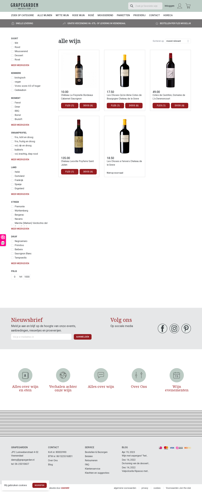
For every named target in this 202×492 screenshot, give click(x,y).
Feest (18, 102)
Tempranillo (21, 257)
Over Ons (53, 460)
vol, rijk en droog (23, 145)
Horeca (168, 15)
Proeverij (139, 15)
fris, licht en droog (24, 137)
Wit (16, 43)
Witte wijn (62, 15)
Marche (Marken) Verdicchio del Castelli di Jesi (31, 225)
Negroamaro (21, 241)
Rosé (91, 15)
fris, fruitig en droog (25, 141)
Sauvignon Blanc (23, 253)
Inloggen (169, 5)
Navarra (18, 219)
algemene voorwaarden (125, 488)
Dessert (19, 55)
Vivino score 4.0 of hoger (28, 85)
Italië (17, 171)
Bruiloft (18, 119)
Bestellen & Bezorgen (96, 452)
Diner (17, 106)
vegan (18, 81)
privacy (145, 488)
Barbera (19, 249)
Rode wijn (78, 15)
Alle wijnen (44, 15)
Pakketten (123, 15)
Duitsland (19, 176)
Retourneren (91, 460)
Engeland (19, 188)
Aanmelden (82, 337)
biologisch (20, 77)
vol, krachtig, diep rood (26, 153)
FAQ (87, 464)
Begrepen (39, 485)
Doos (88, 105)
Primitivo (19, 245)
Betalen (89, 456)
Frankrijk (19, 180)
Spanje (18, 184)
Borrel (18, 115)
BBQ (17, 110)
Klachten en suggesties (97, 472)
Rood (17, 47)
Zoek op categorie (22, 15)
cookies (157, 488)
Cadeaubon (20, 90)
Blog (50, 464)
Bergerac (19, 214)
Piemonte (20, 206)
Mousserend (105, 15)
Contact (154, 15)
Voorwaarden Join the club (178, 488)
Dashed (65, 488)
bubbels (19, 149)
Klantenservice (92, 468)
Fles (69, 105)
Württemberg (21, 210)
